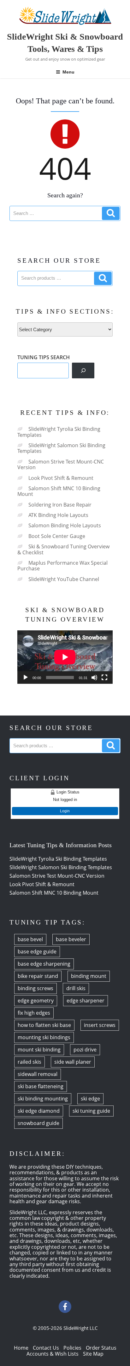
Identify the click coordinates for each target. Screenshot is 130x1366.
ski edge (90, 1098)
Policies (72, 1347)
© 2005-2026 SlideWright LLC (65, 1328)
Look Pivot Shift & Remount (60, 478)
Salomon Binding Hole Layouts (64, 525)
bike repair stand (38, 976)
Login (65, 811)
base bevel (30, 939)
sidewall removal (37, 1074)
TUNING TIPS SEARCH (43, 357)
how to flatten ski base (44, 1025)
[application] (65, 657)
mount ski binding (39, 1049)
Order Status (101, 1347)
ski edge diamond (39, 1110)
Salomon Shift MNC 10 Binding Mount (58, 491)
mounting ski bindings (44, 1037)
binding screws (35, 988)
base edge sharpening (44, 963)
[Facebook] (65, 1306)
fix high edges (34, 1012)
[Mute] (94, 677)
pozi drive (85, 1049)
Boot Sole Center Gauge (56, 536)
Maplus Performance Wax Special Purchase (62, 565)
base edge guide (37, 951)
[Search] (83, 370)
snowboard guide (38, 1123)
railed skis (29, 1061)
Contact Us (46, 1347)
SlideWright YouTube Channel (63, 579)
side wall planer (72, 1061)
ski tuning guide (91, 1110)
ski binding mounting (43, 1098)
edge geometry (36, 1000)
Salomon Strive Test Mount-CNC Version (60, 464)
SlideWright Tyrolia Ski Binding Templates (58, 431)
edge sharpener (85, 1000)
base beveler (71, 939)
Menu (68, 71)
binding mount (88, 976)
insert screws (99, 1025)
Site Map (93, 1353)
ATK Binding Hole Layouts (58, 515)
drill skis (76, 988)
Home (21, 1347)
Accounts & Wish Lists (53, 1353)
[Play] (25, 677)
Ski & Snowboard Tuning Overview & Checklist (63, 549)
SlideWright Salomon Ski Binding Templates (61, 448)
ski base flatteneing (40, 1086)
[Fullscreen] (104, 677)
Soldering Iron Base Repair (60, 504)
